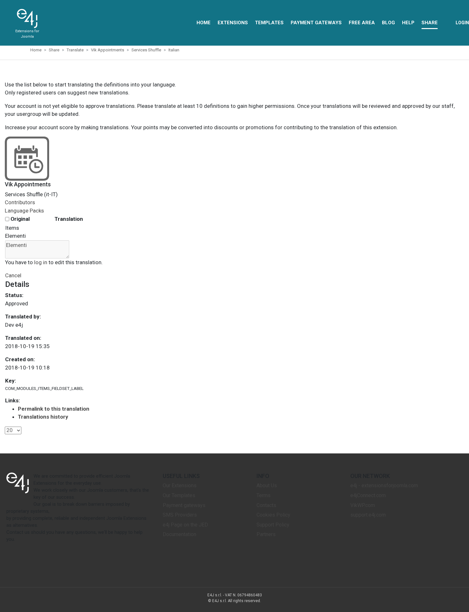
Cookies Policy (273, 515)
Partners (266, 534)
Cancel (13, 275)
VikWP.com (362, 505)
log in (40, 262)
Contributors (20, 202)
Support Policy (273, 525)
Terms (264, 495)
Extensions (233, 23)
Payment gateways (184, 505)
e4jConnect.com (368, 495)
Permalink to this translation (53, 409)
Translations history (43, 417)
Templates (269, 23)
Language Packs (24, 210)
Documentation (179, 534)
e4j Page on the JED (185, 525)
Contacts (266, 505)
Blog (388, 23)
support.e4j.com (368, 515)
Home (204, 23)
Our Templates (179, 495)
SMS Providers (180, 515)
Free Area (362, 23)
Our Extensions (180, 485)
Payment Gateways (316, 23)
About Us (267, 485)
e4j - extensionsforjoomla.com (384, 485)
